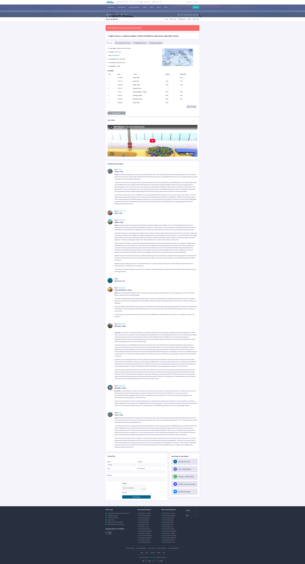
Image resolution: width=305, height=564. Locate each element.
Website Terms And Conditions (115, 522)
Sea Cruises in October (144, 533)
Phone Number (141, 468)
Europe (125, 14)
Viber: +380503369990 (184, 469)
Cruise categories (141, 548)
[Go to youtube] (149, 561)
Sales (141, 552)
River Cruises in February (169, 515)
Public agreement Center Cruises (115, 524)
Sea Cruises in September (145, 531)
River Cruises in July (168, 526)
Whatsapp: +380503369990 (186, 476)
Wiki (165, 7)
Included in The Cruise (123, 43)
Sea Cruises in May (144, 522)
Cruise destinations (174, 548)
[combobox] (191, 510)
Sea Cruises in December (145, 537)
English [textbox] (188, 510)
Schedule (111, 71)
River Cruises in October (169, 533)
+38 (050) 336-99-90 (184, 462)
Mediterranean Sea (114, 14)
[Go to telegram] (158, 561)
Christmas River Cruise (168, 540)
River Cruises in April (168, 520)
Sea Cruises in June (144, 524)
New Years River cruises (169, 542)
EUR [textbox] (187, 515)
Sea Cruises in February (145, 515)
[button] (164, 58)
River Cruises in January (169, 513)
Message (109, 475)
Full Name (140, 461)
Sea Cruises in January (145, 513)
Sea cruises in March (144, 517)
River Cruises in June (168, 524)
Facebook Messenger (184, 491)
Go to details (192, 106)
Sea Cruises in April (144, 520)
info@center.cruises (113, 515)
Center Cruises (152, 557)
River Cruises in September (170, 531)
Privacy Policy (110, 520)
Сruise (111, 43)
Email (109, 468)
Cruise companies (161, 548)
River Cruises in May (168, 522)
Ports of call (151, 548)
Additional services (140, 43)
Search (189, 19)
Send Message (136, 497)
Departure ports (130, 548)
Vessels (145, 7)
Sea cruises (111, 7)
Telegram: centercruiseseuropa (186, 484)
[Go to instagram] (146, 561)
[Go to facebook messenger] (161, 561)
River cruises (121, 7)
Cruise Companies (134, 7)
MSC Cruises (173, 19)
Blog (151, 7)
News (158, 7)
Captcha (124, 483)
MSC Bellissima (182, 19)
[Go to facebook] (143, 561)
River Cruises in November (169, 535)
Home (166, 19)
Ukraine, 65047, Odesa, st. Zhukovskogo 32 (118, 513)
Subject (109, 461)
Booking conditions (156, 43)
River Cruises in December (169, 537)
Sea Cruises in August (144, 528)
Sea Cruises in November (145, 535)
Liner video (111, 120)
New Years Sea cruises (145, 542)
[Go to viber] (152, 561)
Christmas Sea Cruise (144, 540)
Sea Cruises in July (143, 526)
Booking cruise (116, 113)
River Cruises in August (169, 528)
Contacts (195, 7)
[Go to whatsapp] (155, 561)
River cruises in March (168, 517)
